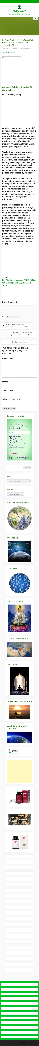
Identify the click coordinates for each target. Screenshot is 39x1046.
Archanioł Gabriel (9, 52)
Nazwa (6, 382)
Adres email (8, 390)
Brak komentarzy (27, 49)
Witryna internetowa (11, 399)
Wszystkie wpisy (16, 439)
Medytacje (14, 441)
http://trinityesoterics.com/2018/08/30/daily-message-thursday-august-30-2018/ (19, 282)
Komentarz (7, 359)
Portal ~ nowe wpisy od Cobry (18, 444)
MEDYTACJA (19, 11)
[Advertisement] (19, 771)
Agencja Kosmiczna (17, 447)
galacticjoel (16, 48)
